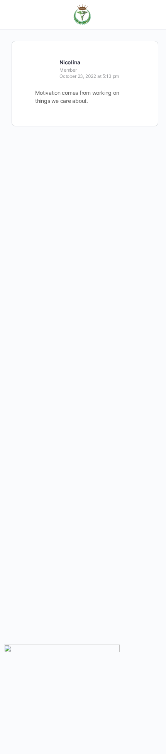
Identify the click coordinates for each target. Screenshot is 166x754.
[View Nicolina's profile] (44, 62)
